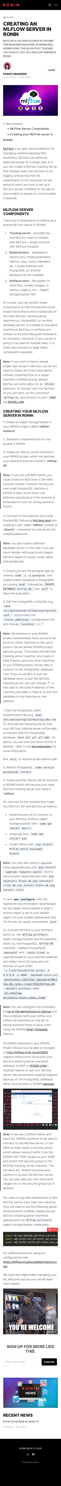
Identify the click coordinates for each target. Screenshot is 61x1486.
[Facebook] (33, 1454)
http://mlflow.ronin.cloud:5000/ (27, 1052)
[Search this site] (49, 4)
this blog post (42, 520)
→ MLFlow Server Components (27, 128)
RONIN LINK (16, 402)
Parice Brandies (15, 74)
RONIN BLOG (26, 1448)
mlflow (8, 17)
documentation (42, 746)
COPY (54, 1230)
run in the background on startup (29, 1011)
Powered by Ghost (30, 1462)
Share (51, 70)
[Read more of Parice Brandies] (7, 66)
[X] (27, 1454)
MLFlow (8, 148)
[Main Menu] (56, 5)
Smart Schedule (37, 1029)
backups (48, 1084)
